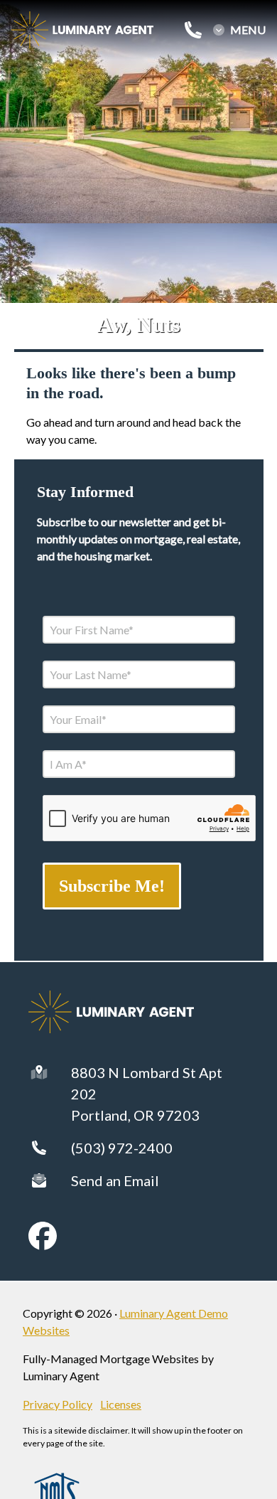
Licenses (120, 1404)
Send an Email (115, 1180)
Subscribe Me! (112, 886)
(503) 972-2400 (122, 1147)
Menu (248, 29)
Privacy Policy (57, 1404)
